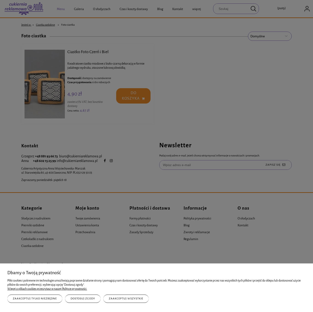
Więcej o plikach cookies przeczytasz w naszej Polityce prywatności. (47, 289)
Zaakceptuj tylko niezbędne (35, 298)
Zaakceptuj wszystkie (126, 298)
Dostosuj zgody (83, 298)
